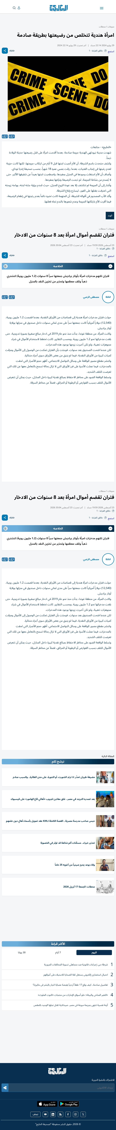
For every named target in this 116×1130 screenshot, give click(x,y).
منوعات (111, 26)
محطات (102, 26)
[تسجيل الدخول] (16, 8)
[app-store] (47, 1105)
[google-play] (69, 1105)
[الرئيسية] (58, 1072)
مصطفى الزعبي (91, 297)
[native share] (5, 51)
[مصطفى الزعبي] (108, 297)
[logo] (59, 8)
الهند (110, 215)
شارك (11, 50)
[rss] (60, 1114)
